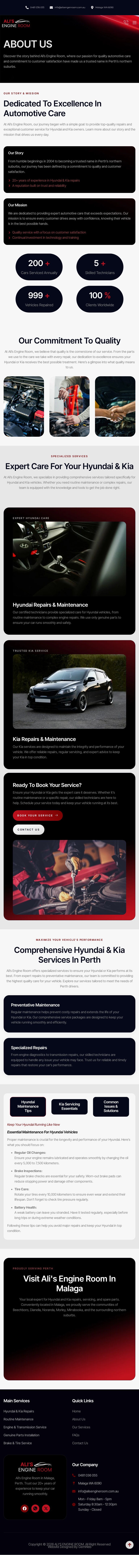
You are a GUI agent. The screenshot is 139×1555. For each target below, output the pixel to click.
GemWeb (84, 1547)
